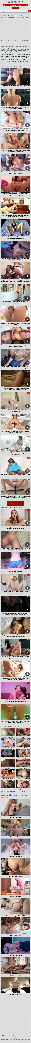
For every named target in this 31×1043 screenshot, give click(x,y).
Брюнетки (19, 52)
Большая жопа (12, 50)
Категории (25, 5)
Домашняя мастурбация (17, 48)
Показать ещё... (15, 503)
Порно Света (16, 8)
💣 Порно (15, 2)
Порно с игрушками (8, 49)
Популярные (12, 5)
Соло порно (20, 49)
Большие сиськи (15, 46)
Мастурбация (11, 52)
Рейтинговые (18, 5)
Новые (6, 5)
